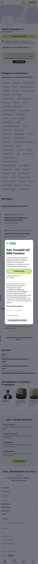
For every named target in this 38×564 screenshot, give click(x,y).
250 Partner (22, 284)
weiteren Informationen (17, 301)
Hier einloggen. (10, 277)
